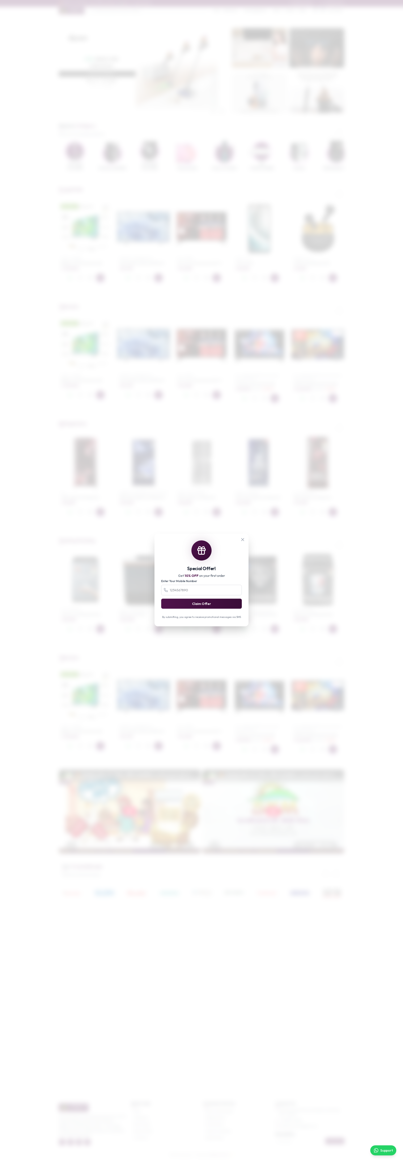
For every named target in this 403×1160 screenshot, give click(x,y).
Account (337, 10)
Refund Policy (215, 1138)
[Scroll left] (328, 129)
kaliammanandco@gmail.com (299, 1126)
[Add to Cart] (100, 278)
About (277, 10)
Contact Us (140, 1138)
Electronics (230, 10)
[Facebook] (62, 1142)
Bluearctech (218, 1154)
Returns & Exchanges (219, 1111)
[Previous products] (328, 190)
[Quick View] (90, 278)
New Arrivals (141, 1124)
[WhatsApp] (70, 278)
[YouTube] (87, 1142)
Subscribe (335, 1141)
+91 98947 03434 (291, 1120)
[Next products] (339, 190)
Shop (216, 10)
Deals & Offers (143, 1131)
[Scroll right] (339, 129)
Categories (141, 1118)
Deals (302, 10)
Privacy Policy (215, 1124)
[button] (140, 113)
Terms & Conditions (219, 1131)
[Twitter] (70, 1142)
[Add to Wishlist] (80, 278)
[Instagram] (79, 1142)
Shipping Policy (215, 1118)
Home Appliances (255, 10)
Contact (290, 10)
